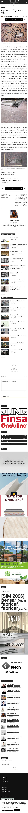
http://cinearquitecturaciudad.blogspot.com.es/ (14, 687)
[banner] (14, 644)
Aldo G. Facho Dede (11, 742)
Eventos (3, 587)
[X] (9, 19)
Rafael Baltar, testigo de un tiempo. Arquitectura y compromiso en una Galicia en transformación (17, 288)
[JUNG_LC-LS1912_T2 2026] (14, 462)
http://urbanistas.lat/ (10, 745)
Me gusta (24, 435)
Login (25, 376)
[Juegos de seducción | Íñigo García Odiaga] (5, 345)
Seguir (24, 438)
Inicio (2, 5)
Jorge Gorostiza (10, 684)
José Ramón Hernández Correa (14, 696)
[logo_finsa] (14, 418)
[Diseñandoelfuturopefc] (14, 573)
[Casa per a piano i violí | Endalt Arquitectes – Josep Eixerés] (5, 253)
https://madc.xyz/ (9, 704)
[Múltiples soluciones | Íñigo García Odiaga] (5, 324)
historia (10, 180)
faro (2, 283)
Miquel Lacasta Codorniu (13, 690)
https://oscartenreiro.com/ (11, 722)
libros (3, 241)
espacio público (4, 180)
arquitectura (4, 255)
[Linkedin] (18, 19)
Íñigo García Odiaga (8, 16)
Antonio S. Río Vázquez (12, 725)
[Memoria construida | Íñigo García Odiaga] (5, 338)
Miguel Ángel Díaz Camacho (13, 701)
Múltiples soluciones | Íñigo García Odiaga (18, 321)
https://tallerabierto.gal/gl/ (11, 710)
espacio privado (16, 178)
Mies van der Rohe (5, 182)
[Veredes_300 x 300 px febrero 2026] (14, 551)
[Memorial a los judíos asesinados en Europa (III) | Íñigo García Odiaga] (5, 303)
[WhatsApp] (15, 19)
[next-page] (4, 293)
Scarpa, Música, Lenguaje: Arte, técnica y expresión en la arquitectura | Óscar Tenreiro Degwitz (18, 246)
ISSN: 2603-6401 (5, 796)
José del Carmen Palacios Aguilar (14, 737)
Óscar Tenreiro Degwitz (12, 719)
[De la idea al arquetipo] (5, 239)
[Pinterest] (12, 19)
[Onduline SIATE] (14, 505)
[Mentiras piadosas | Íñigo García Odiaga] (5, 331)
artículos (5, 5)
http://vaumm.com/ (14, 222)
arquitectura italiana (8, 178)
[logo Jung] (14, 411)
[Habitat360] (14, 527)
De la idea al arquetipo (14, 237)
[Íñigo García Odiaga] (2, 16)
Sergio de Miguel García (12, 748)
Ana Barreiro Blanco (11, 707)
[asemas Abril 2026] (14, 484)
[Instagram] (14, 228)
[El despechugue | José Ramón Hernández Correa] (5, 274)
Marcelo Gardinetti (11, 731)
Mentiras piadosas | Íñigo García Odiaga (18, 328)
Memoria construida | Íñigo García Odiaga (18, 335)
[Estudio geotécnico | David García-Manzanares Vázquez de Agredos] (5, 260)
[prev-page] (2, 293)
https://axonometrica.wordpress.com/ (13, 693)
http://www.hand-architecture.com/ (12, 751)
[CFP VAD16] (14, 622)
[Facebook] (6, 19)
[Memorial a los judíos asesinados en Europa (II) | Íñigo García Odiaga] (5, 310)
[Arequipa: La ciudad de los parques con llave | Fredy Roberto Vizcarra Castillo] (5, 281)
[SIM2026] (14, 600)
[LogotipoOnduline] (14, 425)
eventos (3, 290)
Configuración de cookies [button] (7, 810)
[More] (24, 19)
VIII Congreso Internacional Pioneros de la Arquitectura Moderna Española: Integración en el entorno (18, 267)
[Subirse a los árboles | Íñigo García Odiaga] (5, 352)
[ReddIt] (21, 19)
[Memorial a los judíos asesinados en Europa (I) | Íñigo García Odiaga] (5, 317)
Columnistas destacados (7, 680)
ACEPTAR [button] (17, 810)
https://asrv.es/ (9, 728)
